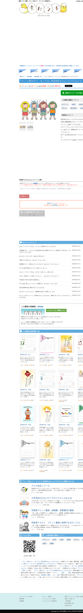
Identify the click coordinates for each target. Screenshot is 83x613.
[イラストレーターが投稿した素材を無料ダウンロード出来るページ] (24, 72)
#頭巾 (44, 543)
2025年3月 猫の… (64, 389)
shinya (40, 307)
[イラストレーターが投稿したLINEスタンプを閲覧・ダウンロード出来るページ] (46, 72)
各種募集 (21, 601)
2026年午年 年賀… (65, 354)
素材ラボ (22, 76)
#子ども (64, 108)
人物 (58, 575)
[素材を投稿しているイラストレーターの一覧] (35, 72)
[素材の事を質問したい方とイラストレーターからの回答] (68, 72)
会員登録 (35, 183)
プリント (80, 568)
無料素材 (29, 76)
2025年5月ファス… (64, 460)
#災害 (61, 540)
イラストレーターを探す (26, 596)
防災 (63, 572)
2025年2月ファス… (26, 460)
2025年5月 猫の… (45, 389)
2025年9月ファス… (45, 354)
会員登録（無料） (46, 575)
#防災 (74, 104)
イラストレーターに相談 (48, 598)
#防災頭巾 (73, 108)
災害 (23, 570)
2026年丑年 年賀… (45, 460)
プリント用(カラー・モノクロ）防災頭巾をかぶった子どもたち (40, 561)
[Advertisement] (77, 33)
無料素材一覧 (38, 76)
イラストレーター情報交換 (49, 601)
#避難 (51, 543)
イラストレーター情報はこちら (56, 310)
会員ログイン (51, 203)
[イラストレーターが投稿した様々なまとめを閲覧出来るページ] (57, 72)
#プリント (65, 104)
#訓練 (68, 540)
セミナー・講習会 (47, 596)
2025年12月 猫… (25, 354)
